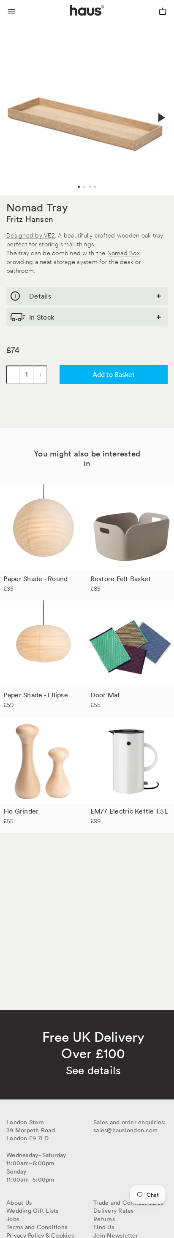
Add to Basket (113, 374)
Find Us (103, 1227)
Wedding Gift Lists (32, 1210)
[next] (160, 117)
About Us (19, 1202)
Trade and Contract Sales (128, 1202)
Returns (104, 1219)
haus (72, 20)
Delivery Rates (113, 1210)
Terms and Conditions (36, 1227)
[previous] (13, 108)
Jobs (12, 1219)
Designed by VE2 (30, 235)
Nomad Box (123, 252)
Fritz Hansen (29, 219)
